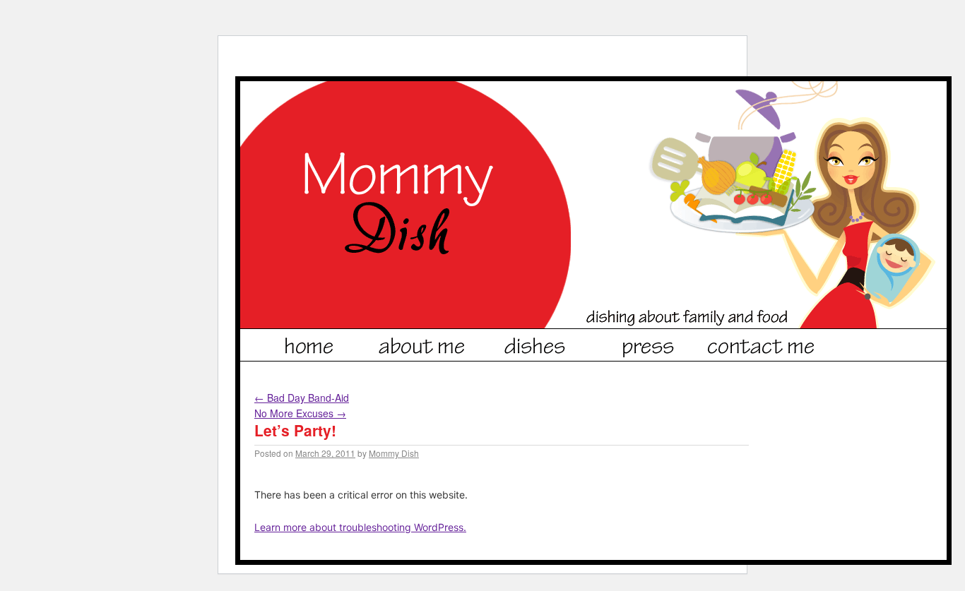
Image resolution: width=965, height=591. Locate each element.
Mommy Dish (394, 453)
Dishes (535, 343)
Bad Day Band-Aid (301, 397)
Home (309, 343)
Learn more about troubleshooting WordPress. (360, 527)
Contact (761, 343)
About (422, 343)
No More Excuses (300, 413)
